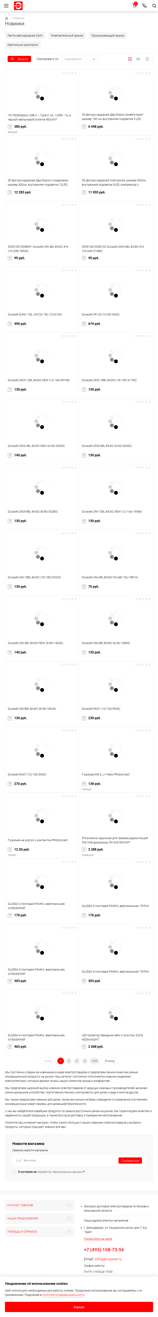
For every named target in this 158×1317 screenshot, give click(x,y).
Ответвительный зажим (67, 35)
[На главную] (18, 5)
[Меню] (6, 5)
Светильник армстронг (22, 44)
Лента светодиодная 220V (25, 35)
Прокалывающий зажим (107, 35)
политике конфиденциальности (63, 1294)
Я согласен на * (51, 1171)
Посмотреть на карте (98, 1238)
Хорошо (79, 1307)
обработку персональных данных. (60, 1171)
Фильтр (23, 59)
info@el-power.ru (108, 1259)
